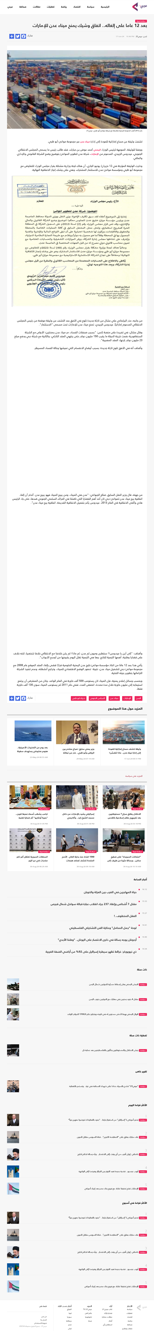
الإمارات (95, 154)
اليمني (97, 150)
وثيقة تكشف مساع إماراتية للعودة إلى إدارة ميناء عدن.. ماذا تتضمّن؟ (124, 751)
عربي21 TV (87, 1309)
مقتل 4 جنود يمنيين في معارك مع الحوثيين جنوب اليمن (113, 999)
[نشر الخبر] (11, 36)
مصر (70, 1324)
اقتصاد (76, 7)
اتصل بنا (43, 1319)
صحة (90, 1321)
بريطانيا (69, 1321)
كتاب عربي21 (107, 1309)
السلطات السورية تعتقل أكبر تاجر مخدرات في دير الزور (32, 859)
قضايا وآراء (108, 1313)
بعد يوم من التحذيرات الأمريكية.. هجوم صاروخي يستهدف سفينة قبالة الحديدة (32, 749)
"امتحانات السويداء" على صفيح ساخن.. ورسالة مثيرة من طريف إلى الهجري (124, 859)
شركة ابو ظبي (78, 698)
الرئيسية (105, 7)
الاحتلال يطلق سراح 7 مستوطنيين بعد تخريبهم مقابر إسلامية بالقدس (124, 816)
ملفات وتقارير (127, 1328)
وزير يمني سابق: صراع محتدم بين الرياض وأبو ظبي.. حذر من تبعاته (78, 751)
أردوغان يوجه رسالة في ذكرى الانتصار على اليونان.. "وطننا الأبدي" (97, 939)
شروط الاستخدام (40, 1323)
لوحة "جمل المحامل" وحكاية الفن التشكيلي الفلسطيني (103, 928)
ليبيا (70, 1313)
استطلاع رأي (107, 1324)
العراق (69, 1309)
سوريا (69, 1317)
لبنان (70, 1328)
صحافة (22, 7)
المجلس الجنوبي (97, 698)
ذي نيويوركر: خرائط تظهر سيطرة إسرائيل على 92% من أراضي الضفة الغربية (91, 951)
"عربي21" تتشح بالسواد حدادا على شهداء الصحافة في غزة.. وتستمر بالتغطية (103, 1086)
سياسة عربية (141, 21)
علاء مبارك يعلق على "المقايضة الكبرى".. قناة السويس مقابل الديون (107, 1137)
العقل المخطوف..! (125, 916)
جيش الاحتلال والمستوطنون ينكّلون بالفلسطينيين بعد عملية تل (110, 1050)
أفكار (110, 1321)
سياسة (90, 7)
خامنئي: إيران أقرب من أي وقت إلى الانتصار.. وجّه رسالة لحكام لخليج (108, 1154)
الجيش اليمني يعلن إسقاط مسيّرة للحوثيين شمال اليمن (113, 984)
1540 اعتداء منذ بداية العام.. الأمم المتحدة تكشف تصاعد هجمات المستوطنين (78, 859)
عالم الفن (88, 1313)
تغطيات (50, 7)
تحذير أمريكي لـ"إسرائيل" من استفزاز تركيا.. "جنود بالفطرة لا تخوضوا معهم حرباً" (103, 1120)
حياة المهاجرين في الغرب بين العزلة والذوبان (110, 892)
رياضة (64, 7)
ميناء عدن (85, 142)
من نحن (44, 1316)
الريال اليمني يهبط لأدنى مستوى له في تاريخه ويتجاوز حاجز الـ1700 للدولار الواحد (102, 1014)
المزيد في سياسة (133, 776)
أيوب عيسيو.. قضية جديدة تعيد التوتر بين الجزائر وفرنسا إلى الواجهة (108, 1171)
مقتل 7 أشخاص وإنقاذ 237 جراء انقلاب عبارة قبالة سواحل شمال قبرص (94, 904)
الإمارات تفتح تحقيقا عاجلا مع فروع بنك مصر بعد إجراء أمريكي (111, 1189)
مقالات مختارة (107, 1317)
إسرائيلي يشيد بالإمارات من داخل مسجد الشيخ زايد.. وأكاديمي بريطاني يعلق (78, 816)
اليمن (138, 698)
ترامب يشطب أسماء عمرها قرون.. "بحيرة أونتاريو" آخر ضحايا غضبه (31, 816)
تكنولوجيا (88, 1317)
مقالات (36, 7)
